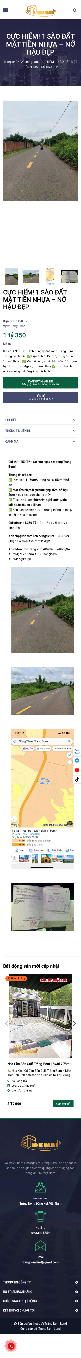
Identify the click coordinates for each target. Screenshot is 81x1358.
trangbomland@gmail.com (40, 1262)
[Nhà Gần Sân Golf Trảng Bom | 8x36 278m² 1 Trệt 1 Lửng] (40, 1016)
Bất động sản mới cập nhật (31, 966)
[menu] (5, 11)
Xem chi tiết (63, 1103)
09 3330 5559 (40, 1233)
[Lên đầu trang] (70, 1338)
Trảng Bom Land (49, 1328)
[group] (40, 150)
